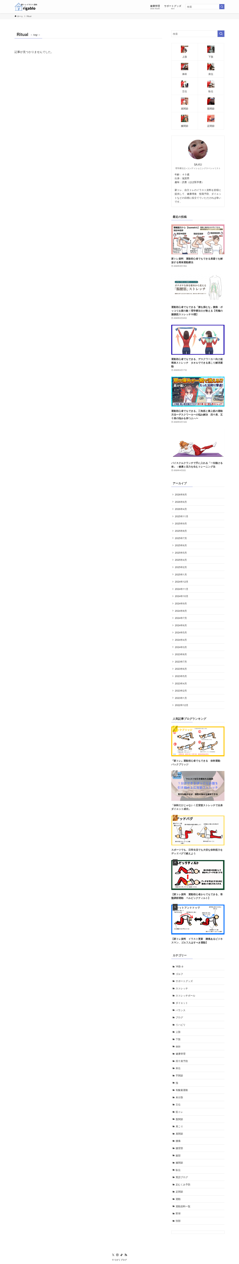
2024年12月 (181, 581)
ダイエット (182, 1002)
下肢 (178, 1039)
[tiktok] (121, 1254)
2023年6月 (181, 668)
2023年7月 (181, 661)
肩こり (180, 1126)
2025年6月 (181, 545)
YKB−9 (179, 966)
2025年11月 (181, 516)
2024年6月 (181, 625)
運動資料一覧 (183, 1206)
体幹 (178, 1046)
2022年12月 (181, 705)
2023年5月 (181, 676)
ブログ (179, 1017)
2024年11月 (181, 589)
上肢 (178, 1031)
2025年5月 (181, 552)
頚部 (178, 1220)
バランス (180, 1010)
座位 (178, 1068)
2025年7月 (181, 538)
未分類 (179, 1097)
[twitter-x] (113, 1254)
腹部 (178, 1155)
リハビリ (180, 1024)
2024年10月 (181, 596)
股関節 (179, 1119)
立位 (178, 1104)
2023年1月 (181, 698)
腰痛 (178, 1140)
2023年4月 (181, 683)
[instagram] (117, 1254)
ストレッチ (182, 988)
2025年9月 (181, 523)
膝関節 (179, 1162)
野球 (178, 1213)
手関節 (179, 1075)
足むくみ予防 (183, 1184)
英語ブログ (182, 1177)
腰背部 (179, 1148)
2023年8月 (181, 654)
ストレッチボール (185, 995)
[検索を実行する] (221, 6)
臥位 (178, 1170)
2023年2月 (181, 690)
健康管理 (180, 1053)
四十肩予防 (182, 1061)
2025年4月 (181, 559)
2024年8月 (181, 610)
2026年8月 (181, 494)
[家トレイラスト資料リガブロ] (26, 6)
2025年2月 (181, 567)
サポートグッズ (184, 981)
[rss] (125, 1254)
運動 (178, 1199)
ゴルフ (179, 974)
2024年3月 (181, 647)
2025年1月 (181, 574)
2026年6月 (181, 501)
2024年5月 (181, 632)
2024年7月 (181, 618)
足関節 (179, 1191)
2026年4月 (181, 509)
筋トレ (179, 1111)
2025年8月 (181, 530)
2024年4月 (181, 639)
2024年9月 (181, 603)
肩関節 (179, 1133)
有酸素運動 (182, 1090)
